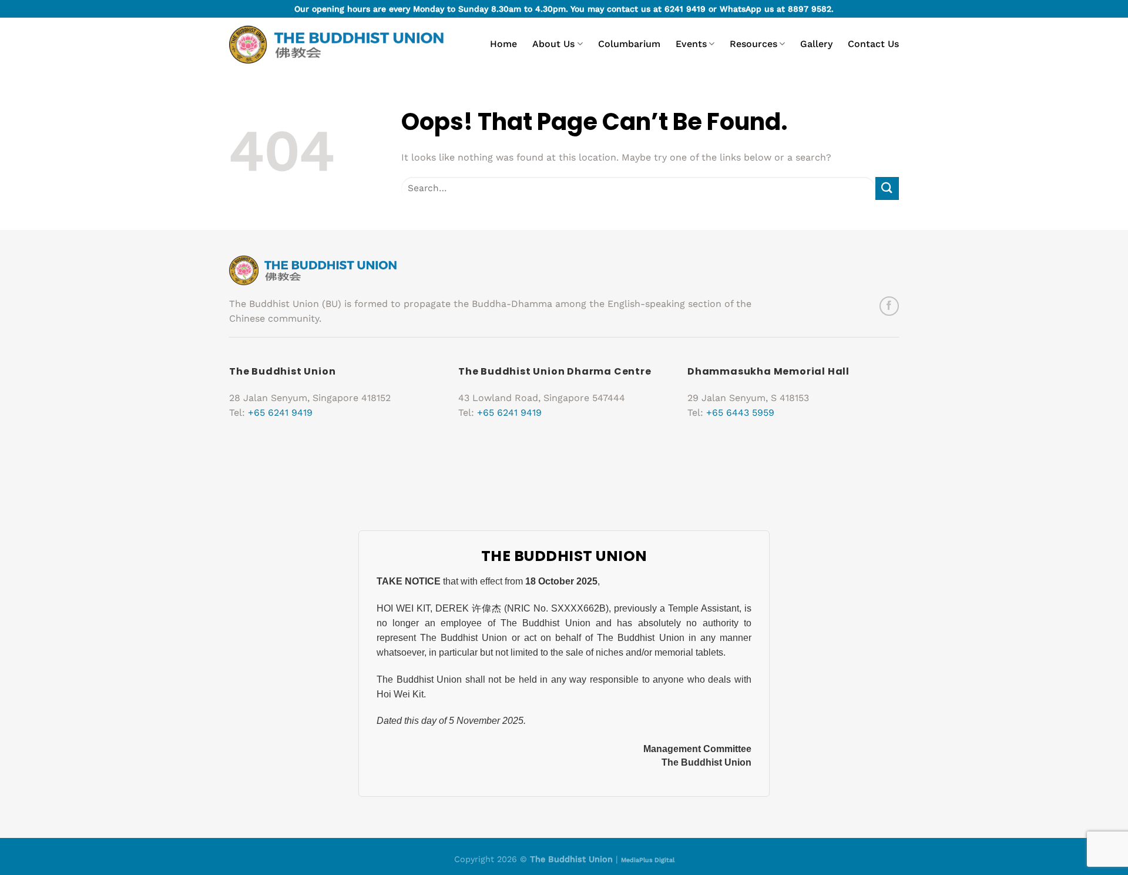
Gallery (816, 43)
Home (503, 43)
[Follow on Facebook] (889, 306)
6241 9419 (685, 9)
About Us (553, 43)
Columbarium (629, 43)
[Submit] (887, 188)
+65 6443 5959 (740, 412)
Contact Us (873, 43)
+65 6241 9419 (280, 412)
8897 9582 (809, 9)
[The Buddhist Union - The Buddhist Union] (336, 44)
